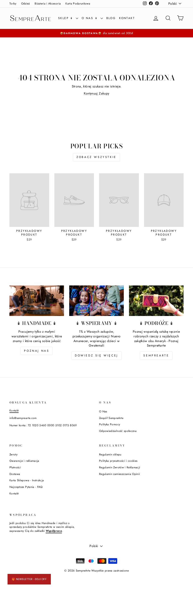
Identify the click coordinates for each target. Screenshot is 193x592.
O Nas (103, 411)
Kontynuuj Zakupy (96, 93)
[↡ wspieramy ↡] (96, 300)
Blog (111, 18)
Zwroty (13, 454)
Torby (12, 3)
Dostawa (14, 474)
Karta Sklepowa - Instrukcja (26, 480)
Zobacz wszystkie (96, 157)
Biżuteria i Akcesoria (48, 3)
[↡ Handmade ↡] (36, 300)
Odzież (25, 3)
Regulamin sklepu (110, 454)
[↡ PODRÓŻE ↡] (156, 300)
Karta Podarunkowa (77, 3)
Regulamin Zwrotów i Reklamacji (119, 467)
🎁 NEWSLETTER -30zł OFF (29, 579)
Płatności (15, 467)
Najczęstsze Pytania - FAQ (26, 487)
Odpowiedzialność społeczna (118, 431)
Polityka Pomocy (109, 424)
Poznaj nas (36, 351)
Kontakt (127, 18)
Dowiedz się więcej (96, 355)
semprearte (156, 355)
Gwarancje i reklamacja (24, 461)
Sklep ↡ (66, 18)
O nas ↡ (90, 18)
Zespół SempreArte (111, 418)
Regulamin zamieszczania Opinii (119, 474)
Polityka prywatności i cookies (118, 461)
